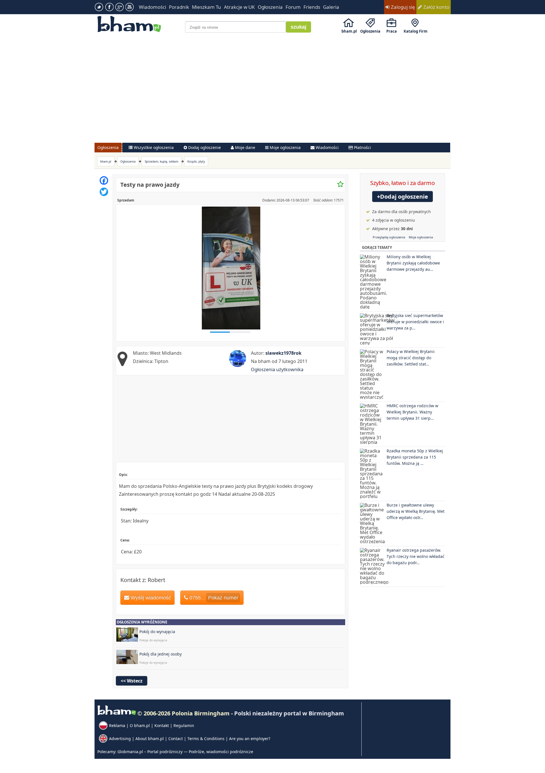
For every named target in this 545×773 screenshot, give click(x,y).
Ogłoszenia (270, 7)
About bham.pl (149, 738)
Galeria (331, 7)
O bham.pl (140, 725)
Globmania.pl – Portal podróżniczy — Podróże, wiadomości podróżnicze (185, 751)
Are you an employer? (249, 738)
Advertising (120, 738)
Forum (293, 7)
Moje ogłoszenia (421, 237)
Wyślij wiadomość (150, 597)
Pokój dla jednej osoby (160, 654)
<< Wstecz (131, 681)
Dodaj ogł (204, 147)
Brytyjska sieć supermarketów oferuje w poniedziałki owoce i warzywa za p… (415, 322)
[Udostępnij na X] (104, 192)
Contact (175, 738)
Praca (391, 31)
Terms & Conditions (206, 738)
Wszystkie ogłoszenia (153, 147)
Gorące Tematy (377, 247)
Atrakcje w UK (239, 7)
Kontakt (161, 725)
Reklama (117, 725)
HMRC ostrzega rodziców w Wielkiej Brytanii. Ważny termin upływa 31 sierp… (412, 412)
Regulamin (183, 725)
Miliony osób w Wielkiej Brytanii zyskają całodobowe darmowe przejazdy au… (413, 263)
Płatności (362, 147)
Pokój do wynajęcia (157, 631)
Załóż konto (435, 7)
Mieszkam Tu (206, 7)
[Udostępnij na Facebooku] (104, 180)
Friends (311, 7)
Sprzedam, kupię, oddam (161, 161)
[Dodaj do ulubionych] (340, 184)
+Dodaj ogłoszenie (402, 196)
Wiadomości (152, 7)
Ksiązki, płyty (196, 161)
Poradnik (179, 7)
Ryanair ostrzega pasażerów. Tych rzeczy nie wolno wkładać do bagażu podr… (416, 556)
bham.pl (349, 31)
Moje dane (244, 147)
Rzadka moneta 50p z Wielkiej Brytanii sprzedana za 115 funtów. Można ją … (415, 457)
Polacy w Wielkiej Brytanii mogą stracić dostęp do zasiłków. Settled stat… (411, 358)
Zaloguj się (402, 7)
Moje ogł (285, 147)
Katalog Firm (415, 31)
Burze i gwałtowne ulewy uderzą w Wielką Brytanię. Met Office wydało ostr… (416, 511)
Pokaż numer (223, 597)
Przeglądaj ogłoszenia (389, 237)
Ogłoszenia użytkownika (277, 369)
